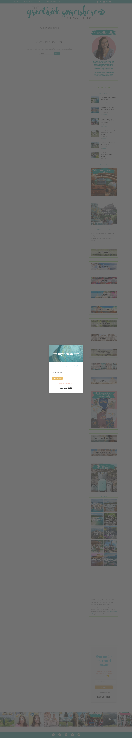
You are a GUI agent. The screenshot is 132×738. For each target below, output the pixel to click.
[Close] (81, 348)
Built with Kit (66, 388)
